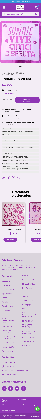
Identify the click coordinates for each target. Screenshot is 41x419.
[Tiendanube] (8, 410)
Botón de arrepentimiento (16, 407)
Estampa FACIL (8, 285)
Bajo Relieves (7, 294)
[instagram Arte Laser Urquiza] (4, 388)
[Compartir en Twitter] (14, 179)
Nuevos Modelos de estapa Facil (20, 1)
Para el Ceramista (8, 343)
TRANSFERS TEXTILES (6, 332)
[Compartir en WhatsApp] (3, 178)
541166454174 (10, 362)
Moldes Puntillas (8, 290)
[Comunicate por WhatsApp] (37, 408)
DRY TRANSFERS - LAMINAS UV (9, 338)
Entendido (35, 416)
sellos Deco (6, 298)
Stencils (11, 73)
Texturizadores (7, 306)
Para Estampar (7, 351)
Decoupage (6, 310)
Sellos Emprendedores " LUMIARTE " (8, 320)
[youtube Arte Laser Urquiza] (17, 388)
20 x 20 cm (20, 73)
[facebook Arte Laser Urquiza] (10, 388)
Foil (3, 314)
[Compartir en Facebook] (9, 179)
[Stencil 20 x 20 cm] (21, 240)
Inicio (4, 73)
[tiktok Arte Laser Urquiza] (23, 388)
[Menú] (4, 7)
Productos (6, 281)
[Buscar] (36, 14)
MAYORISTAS (7, 327)
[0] (36, 8)
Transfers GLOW (8, 347)
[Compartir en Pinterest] (18, 179)
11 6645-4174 (9, 366)
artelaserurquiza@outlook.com (16, 371)
